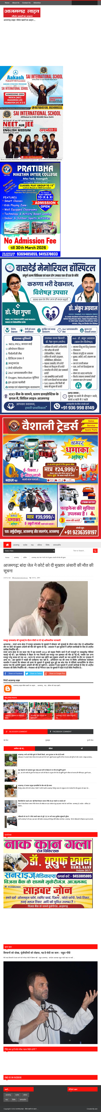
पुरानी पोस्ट (90, 740)
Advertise (37, 3)
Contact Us (26, 3)
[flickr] (84, 2)
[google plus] (94, 2)
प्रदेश (25, 544)
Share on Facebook (16, 673)
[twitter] (79, 2)
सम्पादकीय (57, 544)
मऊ (32, 544)
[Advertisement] (52, 45)
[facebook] (74, 2)
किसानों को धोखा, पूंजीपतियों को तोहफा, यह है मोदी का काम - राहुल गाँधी (36, 952)
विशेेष (13, 1100)
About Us (15, 3)
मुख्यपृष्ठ (47, 740)
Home (7, 3)
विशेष (47, 544)
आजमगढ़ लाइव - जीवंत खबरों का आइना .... (27, 1109)
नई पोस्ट (5, 740)
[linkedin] (89, 2)
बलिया (39, 544)
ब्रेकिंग (38, 578)
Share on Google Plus (57, 673)
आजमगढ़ (33, 578)
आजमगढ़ (16, 544)
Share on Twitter (36, 673)
